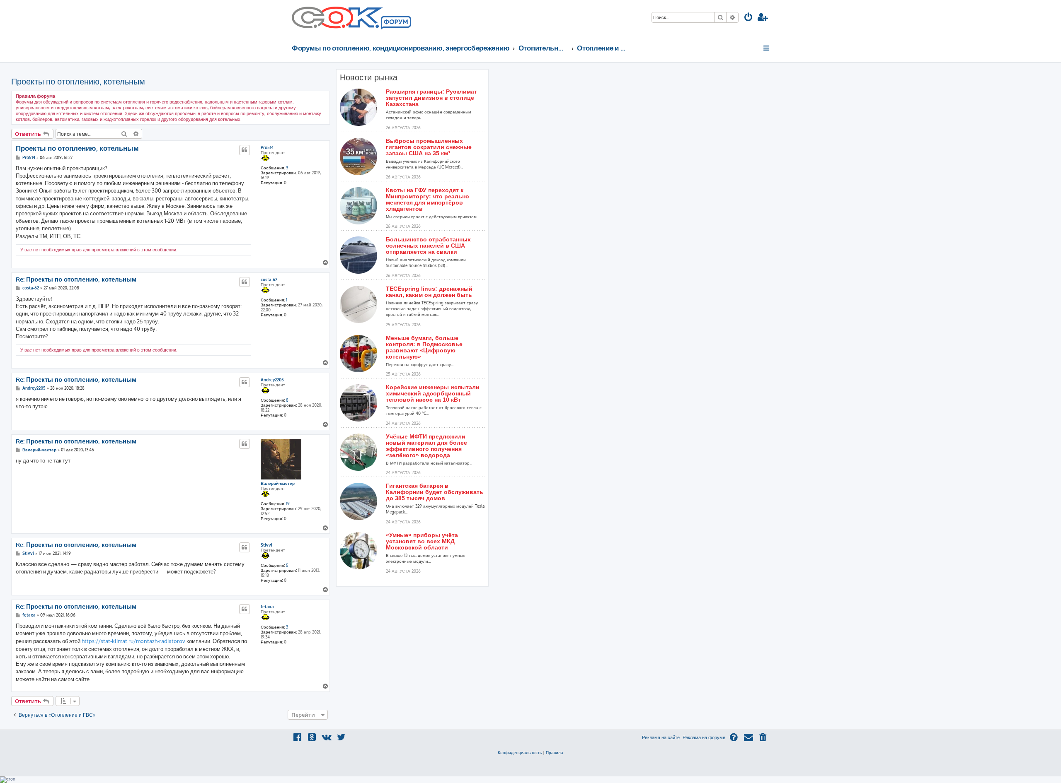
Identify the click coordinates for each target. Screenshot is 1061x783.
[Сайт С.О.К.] (351, 17)
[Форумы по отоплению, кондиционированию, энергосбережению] (395, 23)
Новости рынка (368, 77)
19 (288, 503)
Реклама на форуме (704, 737)
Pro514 (267, 147)
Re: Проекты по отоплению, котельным (76, 279)
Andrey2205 (272, 379)
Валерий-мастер (278, 483)
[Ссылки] (767, 48)
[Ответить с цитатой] (244, 150)
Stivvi (266, 544)
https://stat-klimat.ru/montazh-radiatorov (133, 641)
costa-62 (269, 279)
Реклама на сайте (661, 737)
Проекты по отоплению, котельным (78, 81)
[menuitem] (748, 18)
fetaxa (267, 606)
